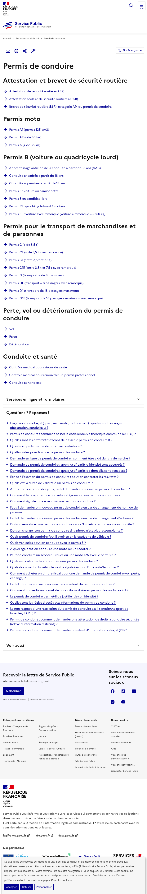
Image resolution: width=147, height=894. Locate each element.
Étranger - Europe (48, 742)
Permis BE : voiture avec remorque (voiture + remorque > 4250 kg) (57, 214)
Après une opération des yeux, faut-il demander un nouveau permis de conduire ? (70, 489)
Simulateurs (81, 742)
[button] (33, 51)
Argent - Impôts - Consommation (48, 728)
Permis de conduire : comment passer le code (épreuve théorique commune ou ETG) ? (73, 433)
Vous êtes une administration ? (120, 756)
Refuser (26, 887)
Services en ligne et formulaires (35, 399)
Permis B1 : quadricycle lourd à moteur (37, 206)
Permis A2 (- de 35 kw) (25, 137)
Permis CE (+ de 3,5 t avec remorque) (36, 252)
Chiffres (115, 726)
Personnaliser (44, 887)
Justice (42, 736)
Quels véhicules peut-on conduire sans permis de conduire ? (54, 561)
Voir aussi (15, 645)
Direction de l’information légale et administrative (59, 823)
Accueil (7, 38)
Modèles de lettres (85, 748)
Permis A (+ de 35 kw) (24, 145)
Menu (142, 8)
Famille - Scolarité (13, 736)
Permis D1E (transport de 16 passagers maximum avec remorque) (56, 298)
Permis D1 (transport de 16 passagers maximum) (44, 290)
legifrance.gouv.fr (14, 836)
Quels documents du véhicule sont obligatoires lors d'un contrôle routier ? (64, 567)
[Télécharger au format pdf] (8, 51)
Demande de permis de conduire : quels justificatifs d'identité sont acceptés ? (67, 464)
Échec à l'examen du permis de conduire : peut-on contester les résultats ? (64, 476)
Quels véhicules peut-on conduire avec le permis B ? (48, 542)
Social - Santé (10, 742)
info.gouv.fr (42, 836)
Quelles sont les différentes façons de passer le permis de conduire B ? (61, 440)
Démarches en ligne (86, 726)
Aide (113, 748)
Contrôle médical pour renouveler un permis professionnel (52, 375)
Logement (8, 755)
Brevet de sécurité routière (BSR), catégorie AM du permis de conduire (60, 106)
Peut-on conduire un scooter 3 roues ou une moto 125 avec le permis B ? (63, 555)
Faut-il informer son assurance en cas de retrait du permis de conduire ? (62, 584)
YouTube (123, 702)
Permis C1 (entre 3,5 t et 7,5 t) (30, 260)
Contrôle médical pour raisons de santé (38, 367)
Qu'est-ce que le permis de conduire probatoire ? (46, 446)
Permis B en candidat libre (28, 198)
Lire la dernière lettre (14, 699)
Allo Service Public (85, 761)
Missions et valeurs (121, 742)
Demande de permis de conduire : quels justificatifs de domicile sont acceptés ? (68, 470)
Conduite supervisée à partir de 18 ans (37, 183)
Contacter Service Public (124, 771)
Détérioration (19, 344)
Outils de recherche (86, 755)
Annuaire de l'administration (90, 767)
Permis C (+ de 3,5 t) (23, 244)
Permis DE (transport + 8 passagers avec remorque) (46, 283)
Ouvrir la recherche (131, 5)
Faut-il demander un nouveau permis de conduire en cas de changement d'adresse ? (71, 518)
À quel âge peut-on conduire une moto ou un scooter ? (50, 548)
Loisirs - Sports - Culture (52, 748)
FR (130, 50)
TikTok (123, 691)
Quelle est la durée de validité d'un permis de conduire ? (51, 483)
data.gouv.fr (66, 836)
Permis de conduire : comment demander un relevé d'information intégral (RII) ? (68, 630)
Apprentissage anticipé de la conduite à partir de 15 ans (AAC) (55, 168)
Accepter (11, 887)
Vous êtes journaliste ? (123, 765)
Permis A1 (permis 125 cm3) (29, 129)
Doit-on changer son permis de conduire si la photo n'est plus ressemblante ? (66, 530)
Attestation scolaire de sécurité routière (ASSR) (43, 99)
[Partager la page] (24, 51)
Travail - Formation (13, 748)
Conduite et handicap (25, 382)
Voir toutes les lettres (42, 699)
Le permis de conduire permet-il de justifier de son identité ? (54, 596)
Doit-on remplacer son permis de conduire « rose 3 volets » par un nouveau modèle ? (72, 524)
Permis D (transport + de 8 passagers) (36, 275)
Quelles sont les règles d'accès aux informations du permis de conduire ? (63, 602)
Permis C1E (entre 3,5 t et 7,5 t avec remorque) (42, 267)
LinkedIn (134, 691)
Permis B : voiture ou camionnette (34, 191)
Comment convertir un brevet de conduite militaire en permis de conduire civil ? (69, 590)
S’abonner (13, 691)
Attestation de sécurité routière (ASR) (36, 91)
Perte (13, 336)
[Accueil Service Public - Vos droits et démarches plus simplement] (28, 29)
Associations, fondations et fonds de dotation (54, 756)
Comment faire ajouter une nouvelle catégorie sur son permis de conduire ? (65, 495)
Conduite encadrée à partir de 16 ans (36, 175)
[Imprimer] (16, 51)
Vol (11, 329)
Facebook (112, 691)
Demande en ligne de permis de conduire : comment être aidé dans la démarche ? (70, 458)
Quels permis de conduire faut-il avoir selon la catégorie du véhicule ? (60, 536)
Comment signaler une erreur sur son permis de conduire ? (53, 501)
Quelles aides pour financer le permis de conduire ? (47, 452)
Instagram (112, 702)
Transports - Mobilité (27, 38)
